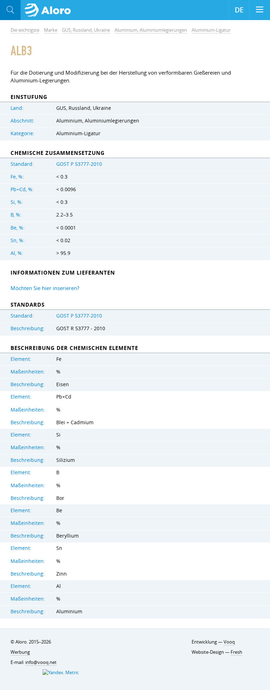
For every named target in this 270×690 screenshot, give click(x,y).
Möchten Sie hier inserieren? (45, 287)
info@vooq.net (41, 662)
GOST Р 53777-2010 (79, 164)
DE (239, 9)
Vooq (229, 642)
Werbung (20, 652)
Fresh (236, 652)
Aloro (49, 10)
